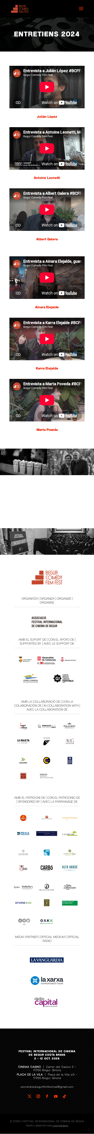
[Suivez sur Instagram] (38, 1096)
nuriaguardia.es (60, 1125)
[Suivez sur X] (29, 1096)
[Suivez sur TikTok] (64, 1096)
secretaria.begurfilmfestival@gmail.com (47, 1087)
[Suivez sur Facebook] (47, 1096)
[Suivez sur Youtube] (55, 1096)
